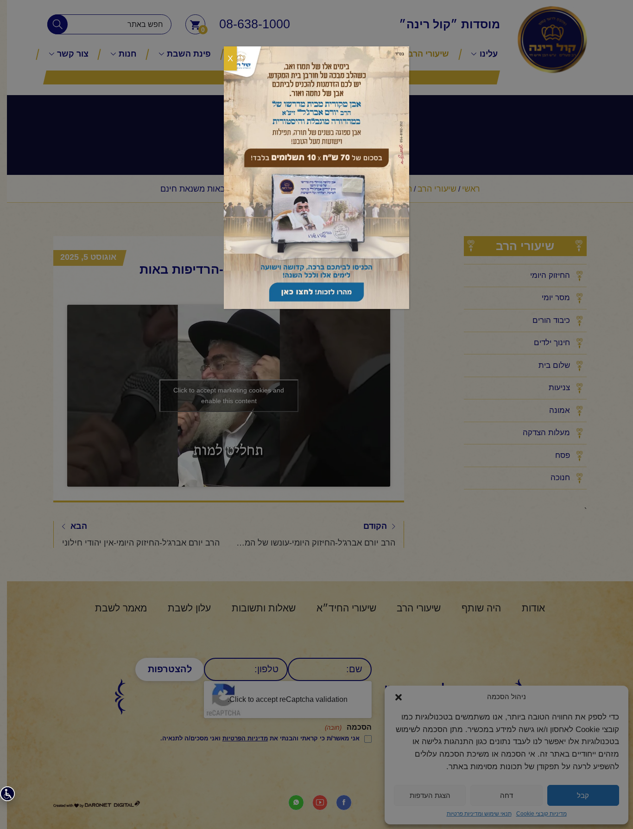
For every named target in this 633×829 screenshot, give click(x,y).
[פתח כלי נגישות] (7, 793)
